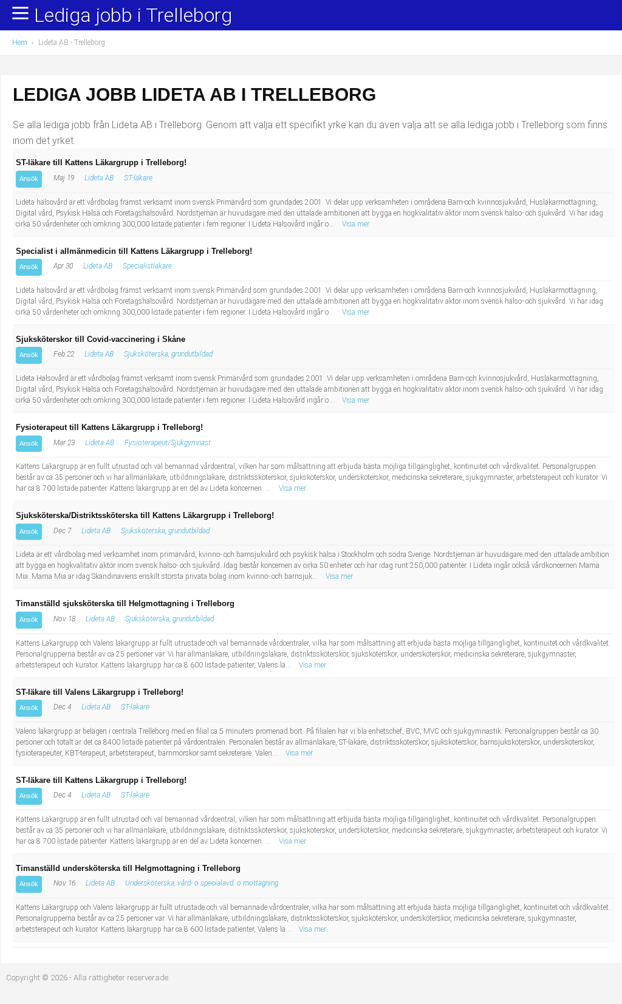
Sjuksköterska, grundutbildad (168, 354)
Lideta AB (99, 178)
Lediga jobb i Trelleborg (133, 16)
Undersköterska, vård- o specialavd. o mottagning (201, 883)
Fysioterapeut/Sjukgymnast (168, 443)
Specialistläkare (147, 266)
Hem (19, 42)
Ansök (28, 178)
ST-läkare (138, 178)
